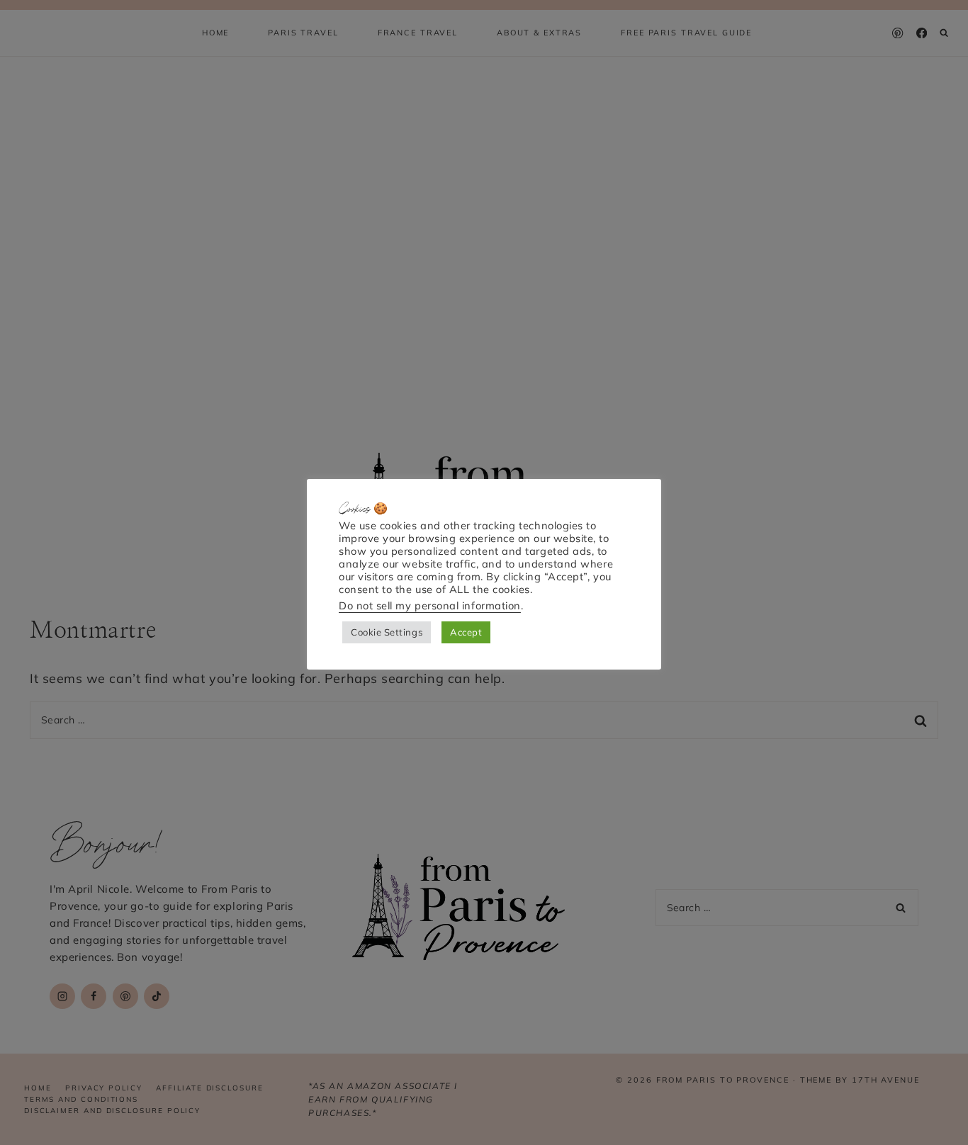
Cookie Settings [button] (386, 632)
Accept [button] (466, 632)
